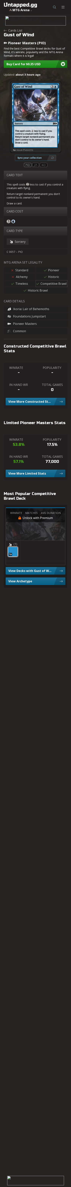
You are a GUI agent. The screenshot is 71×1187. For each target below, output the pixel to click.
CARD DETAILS (14, 301)
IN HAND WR (18, 385)
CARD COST (15, 211)
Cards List (15, 30)
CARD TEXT (15, 175)
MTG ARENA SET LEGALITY (23, 262)
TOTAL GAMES (52, 385)
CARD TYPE (15, 231)
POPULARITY (52, 368)
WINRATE (16, 368)
